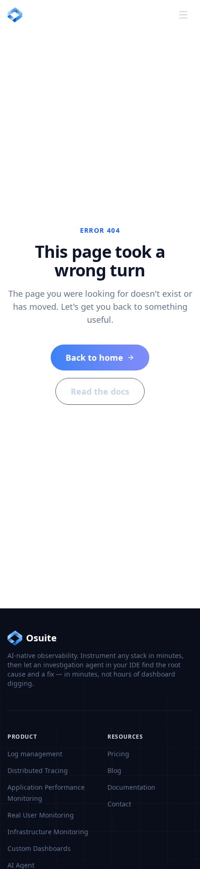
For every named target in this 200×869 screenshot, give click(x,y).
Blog (114, 770)
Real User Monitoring (40, 815)
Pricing (118, 753)
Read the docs (100, 391)
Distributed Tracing (37, 770)
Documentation (131, 787)
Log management (34, 753)
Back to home (94, 357)
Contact (119, 803)
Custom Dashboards (39, 848)
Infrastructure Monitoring (47, 831)
